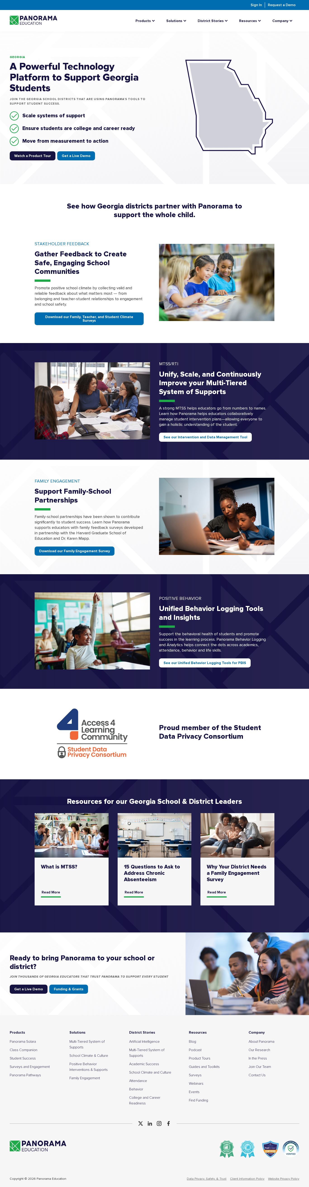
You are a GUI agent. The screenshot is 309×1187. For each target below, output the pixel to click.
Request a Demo (282, 5)
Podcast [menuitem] (195, 1050)
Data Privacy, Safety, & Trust (206, 1179)
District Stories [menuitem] (142, 1032)
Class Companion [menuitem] (23, 1050)
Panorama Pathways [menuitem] (25, 1075)
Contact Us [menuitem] (257, 1075)
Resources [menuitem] (198, 1032)
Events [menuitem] (194, 1092)
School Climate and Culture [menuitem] (150, 1072)
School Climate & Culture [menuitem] (88, 1055)
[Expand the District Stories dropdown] (227, 21)
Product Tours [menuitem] (199, 1058)
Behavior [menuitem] (136, 1089)
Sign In (256, 5)
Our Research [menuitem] (259, 1050)
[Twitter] (140, 1123)
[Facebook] (168, 1123)
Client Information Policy (247, 1179)
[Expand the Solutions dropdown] (186, 21)
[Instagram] (159, 1123)
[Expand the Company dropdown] (292, 21)
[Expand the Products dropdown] (154, 21)
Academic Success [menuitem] (144, 1064)
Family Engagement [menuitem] (84, 1078)
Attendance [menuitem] (138, 1081)
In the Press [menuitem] (258, 1058)
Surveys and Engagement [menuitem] (30, 1066)
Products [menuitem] (17, 1032)
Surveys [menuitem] (195, 1075)
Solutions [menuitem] (77, 1032)
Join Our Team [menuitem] (260, 1066)
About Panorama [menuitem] (261, 1041)
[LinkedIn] (150, 1123)
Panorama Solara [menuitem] (23, 1041)
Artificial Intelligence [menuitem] (144, 1041)
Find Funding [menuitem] (198, 1100)
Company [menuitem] (257, 1032)
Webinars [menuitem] (196, 1083)
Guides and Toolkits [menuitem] (204, 1066)
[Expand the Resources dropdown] (260, 21)
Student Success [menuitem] (23, 1058)
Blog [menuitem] (192, 1041)
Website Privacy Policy (283, 1179)
